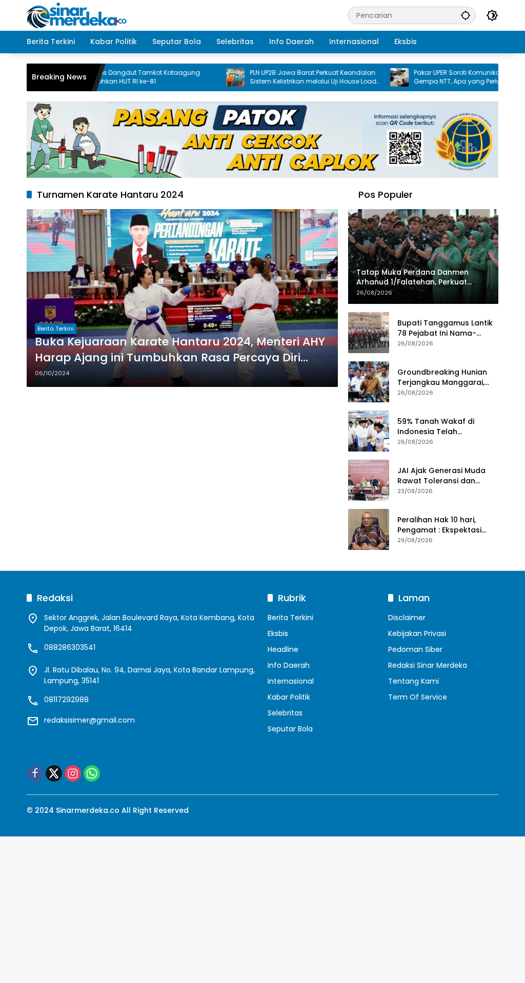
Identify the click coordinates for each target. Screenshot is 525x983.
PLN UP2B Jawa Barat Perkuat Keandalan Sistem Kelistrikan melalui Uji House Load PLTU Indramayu (291, 77)
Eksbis (278, 633)
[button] (465, 15)
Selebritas (285, 713)
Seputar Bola (290, 729)
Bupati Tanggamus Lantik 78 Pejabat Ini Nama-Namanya (445, 328)
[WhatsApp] (92, 773)
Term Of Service (417, 697)
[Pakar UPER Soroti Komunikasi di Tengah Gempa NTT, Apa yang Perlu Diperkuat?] (377, 77)
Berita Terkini (55, 328)
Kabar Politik (289, 697)
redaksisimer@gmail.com (89, 720)
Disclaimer (407, 617)
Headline (283, 649)
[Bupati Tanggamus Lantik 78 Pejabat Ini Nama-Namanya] (368, 332)
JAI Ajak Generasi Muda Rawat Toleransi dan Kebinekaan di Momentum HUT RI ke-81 (446, 476)
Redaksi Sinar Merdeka (427, 665)
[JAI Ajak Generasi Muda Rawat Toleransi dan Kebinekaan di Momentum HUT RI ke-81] (368, 480)
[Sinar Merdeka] (78, 15)
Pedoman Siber (415, 649)
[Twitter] (54, 773)
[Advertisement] (262, 908)
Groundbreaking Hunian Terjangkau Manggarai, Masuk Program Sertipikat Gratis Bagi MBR (445, 377)
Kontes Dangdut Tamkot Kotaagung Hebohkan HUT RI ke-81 (121, 77)
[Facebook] (35, 773)
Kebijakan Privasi (417, 633)
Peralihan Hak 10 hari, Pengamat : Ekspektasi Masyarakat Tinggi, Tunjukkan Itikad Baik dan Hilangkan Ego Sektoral (445, 525)
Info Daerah (289, 665)
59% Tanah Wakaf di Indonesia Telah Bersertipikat (435, 427)
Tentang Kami (413, 681)
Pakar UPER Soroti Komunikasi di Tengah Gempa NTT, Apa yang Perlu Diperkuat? (454, 77)
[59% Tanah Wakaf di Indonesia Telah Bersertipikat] (368, 431)
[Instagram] (73, 773)
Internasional (291, 681)
